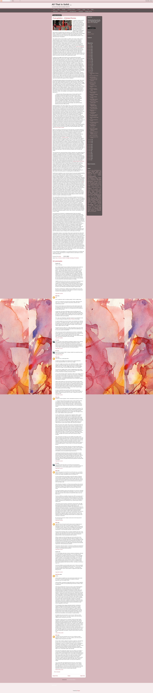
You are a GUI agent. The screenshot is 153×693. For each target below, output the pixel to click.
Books (92, 9)
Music (91, 193)
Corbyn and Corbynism (94, 178)
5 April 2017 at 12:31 (59, 468)
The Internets (95, 208)
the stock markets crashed (59, 127)
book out (89, 21)
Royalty (97, 200)
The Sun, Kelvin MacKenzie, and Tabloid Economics (93, 105)
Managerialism (98, 191)
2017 (90, 58)
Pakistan (92, 195)
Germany (99, 183)
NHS (98, 194)
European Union (97, 181)
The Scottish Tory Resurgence (93, 84)
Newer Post (55, 675)
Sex (88, 9)
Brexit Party (90, 173)
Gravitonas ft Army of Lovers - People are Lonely (93, 89)
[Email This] (64, 256)
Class (99, 175)
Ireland (98, 187)
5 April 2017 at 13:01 (59, 549)
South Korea (96, 204)
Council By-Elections (63, 11)
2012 (90, 150)
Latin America (95, 188)
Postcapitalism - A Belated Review (64, 18)
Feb (90, 141)
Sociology (63, 9)
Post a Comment (57, 671)
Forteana (99, 182)
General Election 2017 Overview (93, 80)
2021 (90, 52)
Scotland (92, 202)
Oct (90, 62)
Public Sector (90, 199)
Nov (91, 61)
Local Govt (91, 191)
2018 (90, 56)
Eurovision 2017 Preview (94, 75)
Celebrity (99, 173)
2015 (90, 146)
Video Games (55, 11)
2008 (90, 156)
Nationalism (96, 193)
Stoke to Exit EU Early (93, 135)
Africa (93, 170)
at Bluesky (92, 22)
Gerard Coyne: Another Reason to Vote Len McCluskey (93, 129)
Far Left (79, 9)
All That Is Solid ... (62, 4)
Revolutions (93, 200)
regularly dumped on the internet (78, 161)
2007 (90, 158)
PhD (95, 195)
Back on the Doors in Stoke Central (93, 92)
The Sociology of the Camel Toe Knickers (93, 108)
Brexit (100, 172)
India (91, 187)
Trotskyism (93, 209)
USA (100, 209)
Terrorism (89, 208)
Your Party (91, 211)
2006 (90, 159)
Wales (96, 210)
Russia (100, 200)
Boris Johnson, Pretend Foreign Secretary (94, 115)
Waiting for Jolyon (93, 82)
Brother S (95, 173)
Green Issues (93, 184)
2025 (90, 46)
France (89, 183)
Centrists (89, 174)
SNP (91, 203)
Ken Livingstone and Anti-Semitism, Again (94, 123)
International (81, 11)
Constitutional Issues (92, 177)
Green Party (99, 184)
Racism (95, 199)
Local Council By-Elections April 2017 (93, 78)
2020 (90, 53)
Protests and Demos (96, 198)
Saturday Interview (92, 201)
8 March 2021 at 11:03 (59, 669)
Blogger (78, 690)
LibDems (96, 189)
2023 (90, 49)
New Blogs (95, 194)
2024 (90, 47)
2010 (90, 153)
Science (89, 202)
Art (100, 170)
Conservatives (92, 176)
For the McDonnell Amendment (93, 113)
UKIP (98, 209)
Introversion (94, 187)
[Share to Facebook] (67, 256)
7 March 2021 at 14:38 (59, 632)
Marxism (89, 192)
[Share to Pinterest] (68, 256)
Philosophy (98, 195)
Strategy (89, 206)
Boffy (56, 295)
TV (95, 209)
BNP (93, 172)
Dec (91, 59)
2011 (90, 152)
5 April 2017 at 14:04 (59, 572)
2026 (90, 44)
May (91, 70)
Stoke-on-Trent (98, 205)
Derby (100, 178)
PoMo (89, 198)
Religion (89, 200)
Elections (90, 181)
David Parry (57, 574)
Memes (97, 192)
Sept (91, 64)
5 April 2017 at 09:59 (59, 337)
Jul (90, 67)
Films (97, 182)
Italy (100, 187)
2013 (90, 149)
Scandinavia (99, 201)
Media (93, 192)
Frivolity (92, 183)
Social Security (97, 203)
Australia (89, 171)
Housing (92, 185)
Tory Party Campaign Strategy (93, 97)
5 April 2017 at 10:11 (58, 354)
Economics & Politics (71, 9)
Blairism (93, 171)
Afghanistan (90, 170)
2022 (90, 50)
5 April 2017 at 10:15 (59, 394)
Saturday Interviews (88, 11)
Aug (91, 65)
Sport (88, 205)
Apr (90, 71)
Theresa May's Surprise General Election (94, 100)
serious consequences (80, 46)
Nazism (100, 193)
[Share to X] (66, 256)
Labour (90, 188)
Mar (90, 139)
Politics (99, 197)
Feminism (93, 182)
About (58, 9)
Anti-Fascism (97, 170)
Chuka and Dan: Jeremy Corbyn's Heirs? (94, 102)
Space (100, 204)
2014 (90, 147)
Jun (90, 68)
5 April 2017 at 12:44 (59, 520)
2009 (90, 155)
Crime (97, 178)
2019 (90, 55)
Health (89, 185)
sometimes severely (64, 137)
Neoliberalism (90, 194)
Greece (89, 184)
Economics (93, 179)
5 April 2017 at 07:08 (59, 293)
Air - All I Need (92, 127)
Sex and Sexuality (97, 202)
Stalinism (92, 205)
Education (99, 179)
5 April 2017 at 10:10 (59, 348)
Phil (56, 340)
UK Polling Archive (73, 11)
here (83, 181)
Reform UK (99, 199)
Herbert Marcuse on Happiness (93, 110)
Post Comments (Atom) (71, 679)
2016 (90, 144)
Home (54, 9)
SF (88, 203)
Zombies (94, 211)
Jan (90, 142)
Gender (84, 9)
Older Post (82, 675)
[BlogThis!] (65, 256)
